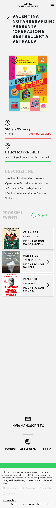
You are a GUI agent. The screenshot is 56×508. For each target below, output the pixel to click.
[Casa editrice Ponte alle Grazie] (28, 5)
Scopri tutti (44, 215)
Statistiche (46, 488)
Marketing (11, 493)
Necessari (11, 488)
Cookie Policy (9, 500)
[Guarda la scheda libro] (28, 83)
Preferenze (28, 488)
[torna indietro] (9, 18)
